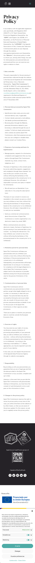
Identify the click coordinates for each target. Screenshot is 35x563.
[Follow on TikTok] (13, 475)
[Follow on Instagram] (17, 475)
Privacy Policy (22, 560)
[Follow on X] (25, 475)
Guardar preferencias (17, 556)
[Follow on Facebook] (10, 475)
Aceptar (17, 546)
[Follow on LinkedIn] (21, 475)
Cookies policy (13, 560)
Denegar (17, 551)
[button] (32, 511)
